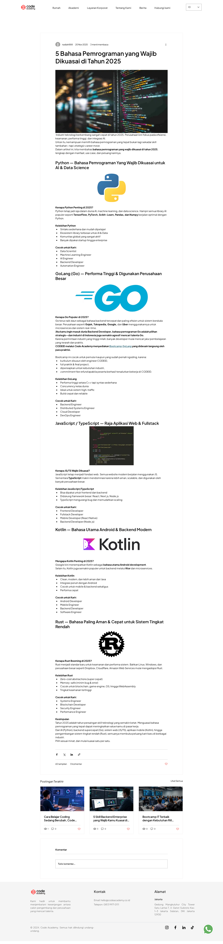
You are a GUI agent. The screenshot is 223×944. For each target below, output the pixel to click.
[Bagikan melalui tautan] (79, 754)
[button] (74, 8)
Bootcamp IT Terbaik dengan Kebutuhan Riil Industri (157, 818)
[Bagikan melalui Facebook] (56, 754)
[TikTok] (192, 927)
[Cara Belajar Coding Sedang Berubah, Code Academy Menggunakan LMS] (62, 799)
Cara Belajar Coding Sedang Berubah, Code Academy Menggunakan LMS (60, 818)
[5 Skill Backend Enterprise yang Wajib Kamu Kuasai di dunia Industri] (111, 799)
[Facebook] (175, 927)
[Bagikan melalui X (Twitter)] (64, 754)
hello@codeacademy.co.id (115, 900)
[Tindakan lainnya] (166, 44)
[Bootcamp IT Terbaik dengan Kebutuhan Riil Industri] (161, 799)
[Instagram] (167, 927)
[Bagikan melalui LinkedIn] (71, 754)
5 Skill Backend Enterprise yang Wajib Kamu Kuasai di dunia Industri (110, 818)
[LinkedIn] (184, 927)
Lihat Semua (177, 780)
